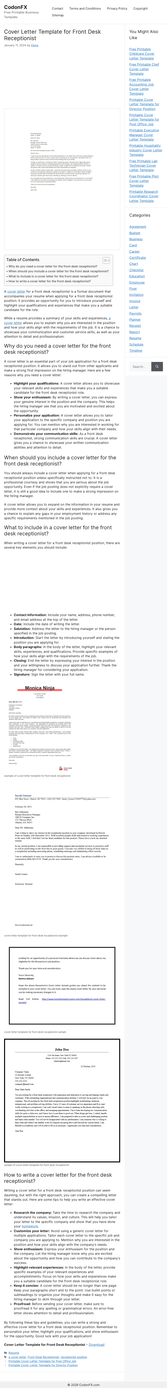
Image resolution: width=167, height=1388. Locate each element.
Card (133, 245)
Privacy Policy (117, 8)
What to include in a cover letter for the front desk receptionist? (53, 276)
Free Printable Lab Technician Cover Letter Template (143, 165)
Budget (134, 233)
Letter (133, 307)
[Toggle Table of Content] (104, 260)
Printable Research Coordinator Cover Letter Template (143, 196)
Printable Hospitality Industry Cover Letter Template (145, 150)
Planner (135, 320)
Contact (57, 8)
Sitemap (58, 15)
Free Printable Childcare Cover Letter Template (141, 53)
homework (30, 1226)
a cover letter (17, 1357)
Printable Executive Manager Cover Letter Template (144, 134)
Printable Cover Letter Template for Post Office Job (42, 1361)
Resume (14, 1352)
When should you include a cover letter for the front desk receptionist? (59, 271)
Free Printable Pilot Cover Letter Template (144, 180)
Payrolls (135, 313)
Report (134, 332)
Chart (133, 264)
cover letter (16, 291)
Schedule (136, 344)
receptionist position (74, 1357)
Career (134, 251)
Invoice (134, 301)
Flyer (133, 289)
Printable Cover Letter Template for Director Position (43, 1365)
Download (96, 1345)
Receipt (135, 326)
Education (137, 276)
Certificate (137, 258)
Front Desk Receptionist (43, 1357)
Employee (137, 282)
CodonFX (15, 7)
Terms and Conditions (85, 8)
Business (136, 239)
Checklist (136, 270)
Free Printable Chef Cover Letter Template (144, 69)
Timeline (135, 350)
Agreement (137, 227)
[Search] (157, 366)
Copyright (140, 8)
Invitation (136, 295)
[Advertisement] (62, 77)
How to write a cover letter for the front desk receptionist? (50, 281)
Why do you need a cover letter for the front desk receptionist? (53, 266)
